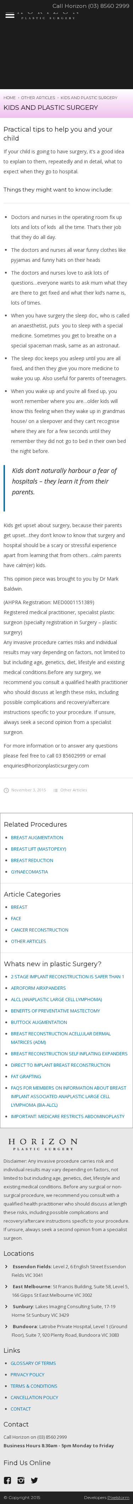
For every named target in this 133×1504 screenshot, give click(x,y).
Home (10, 97)
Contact (21, 1409)
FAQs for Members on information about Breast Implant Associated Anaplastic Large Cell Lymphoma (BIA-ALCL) (68, 1096)
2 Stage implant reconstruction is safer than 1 (67, 976)
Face (16, 918)
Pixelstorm (118, 1497)
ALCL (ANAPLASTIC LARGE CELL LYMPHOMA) (56, 999)
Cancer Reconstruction (39, 930)
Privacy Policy (27, 1374)
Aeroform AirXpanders (38, 988)
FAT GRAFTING (26, 1076)
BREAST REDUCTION (32, 860)
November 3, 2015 (28, 789)
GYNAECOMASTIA (29, 871)
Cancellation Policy (34, 1397)
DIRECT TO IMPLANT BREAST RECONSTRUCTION (60, 1065)
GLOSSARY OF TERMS (33, 1363)
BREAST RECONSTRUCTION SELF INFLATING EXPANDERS (69, 1053)
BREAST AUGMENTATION (37, 837)
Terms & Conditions (34, 1386)
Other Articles (38, 97)
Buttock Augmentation (39, 1022)
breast (19, 907)
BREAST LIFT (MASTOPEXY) (38, 849)
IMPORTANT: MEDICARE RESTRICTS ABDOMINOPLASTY (67, 1116)
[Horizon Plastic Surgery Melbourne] (47, 13)
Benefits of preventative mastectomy (55, 1011)
